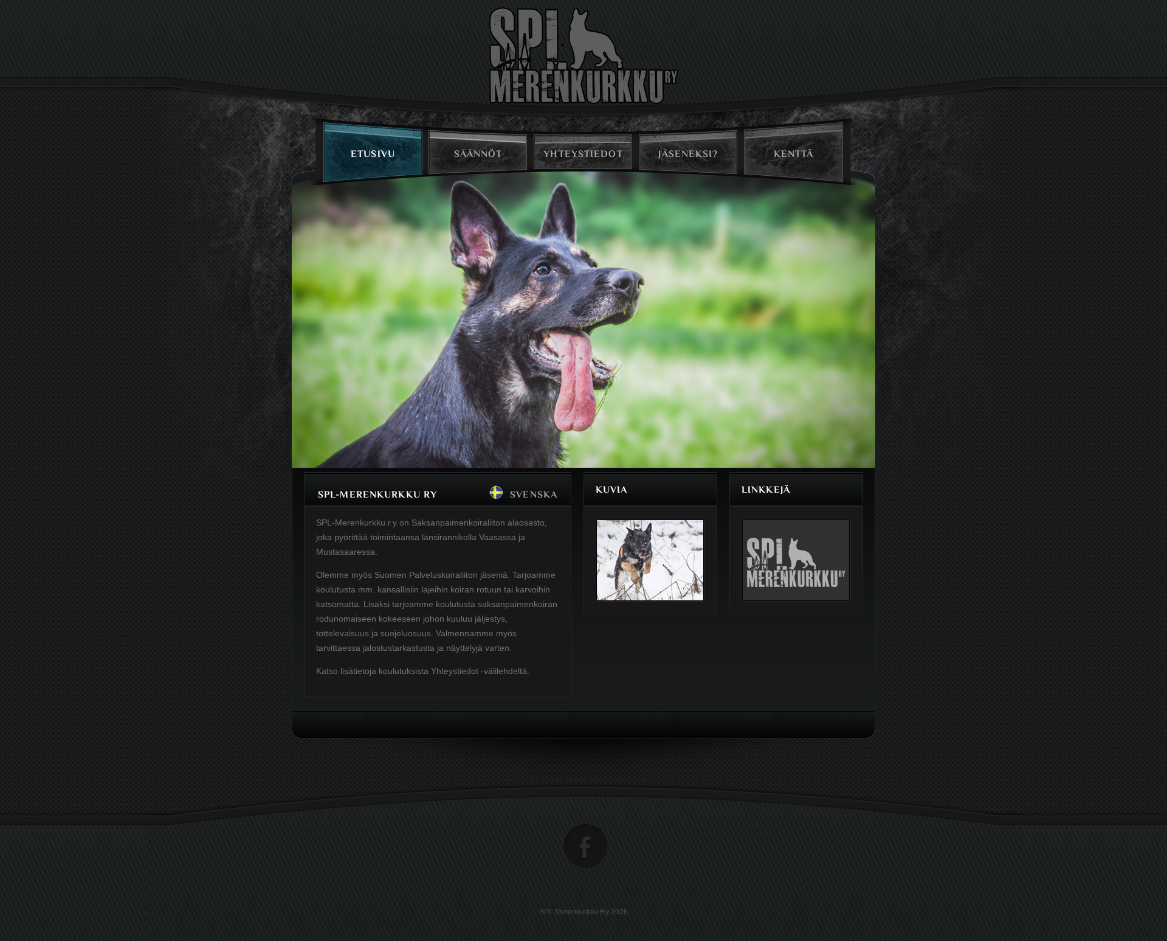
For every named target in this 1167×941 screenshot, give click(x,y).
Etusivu (373, 153)
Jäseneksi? (688, 153)
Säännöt (478, 153)
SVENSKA (533, 494)
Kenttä (794, 153)
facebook (585, 846)
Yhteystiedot (582, 153)
